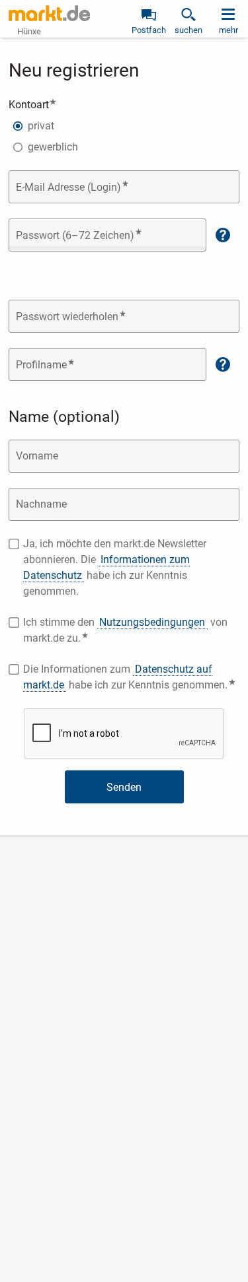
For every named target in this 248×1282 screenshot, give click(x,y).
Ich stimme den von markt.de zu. (125, 630)
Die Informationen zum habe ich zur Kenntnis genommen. (131, 677)
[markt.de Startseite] (49, 13)
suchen (188, 30)
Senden (124, 787)
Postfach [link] (149, 30)
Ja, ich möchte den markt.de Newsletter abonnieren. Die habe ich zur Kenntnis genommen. (114, 567)
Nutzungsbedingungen (152, 622)
